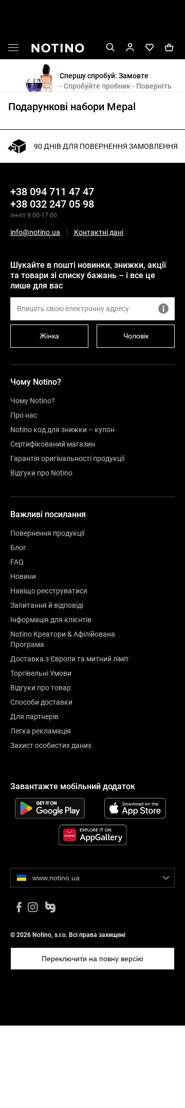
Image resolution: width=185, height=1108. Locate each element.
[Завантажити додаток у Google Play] (49, 808)
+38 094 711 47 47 (52, 191)
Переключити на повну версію (92, 958)
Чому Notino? (32, 401)
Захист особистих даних (50, 745)
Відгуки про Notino (41, 473)
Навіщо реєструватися (48, 591)
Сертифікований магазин (52, 444)
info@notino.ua (35, 232)
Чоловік (136, 336)
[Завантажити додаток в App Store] (135, 808)
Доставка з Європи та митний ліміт (69, 659)
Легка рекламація (40, 731)
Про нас (23, 415)
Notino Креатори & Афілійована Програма (62, 639)
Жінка (49, 336)
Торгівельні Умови (40, 673)
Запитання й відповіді (46, 605)
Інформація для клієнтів (50, 620)
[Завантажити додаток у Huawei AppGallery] (92, 835)
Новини (23, 576)
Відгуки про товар (40, 688)
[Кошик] (169, 47)
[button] (13, 49)
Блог (18, 547)
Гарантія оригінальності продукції (67, 458)
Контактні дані (98, 232)
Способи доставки (41, 702)
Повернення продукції (47, 533)
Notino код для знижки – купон (62, 429)
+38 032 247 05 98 (52, 204)
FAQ (17, 562)
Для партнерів (34, 716)
